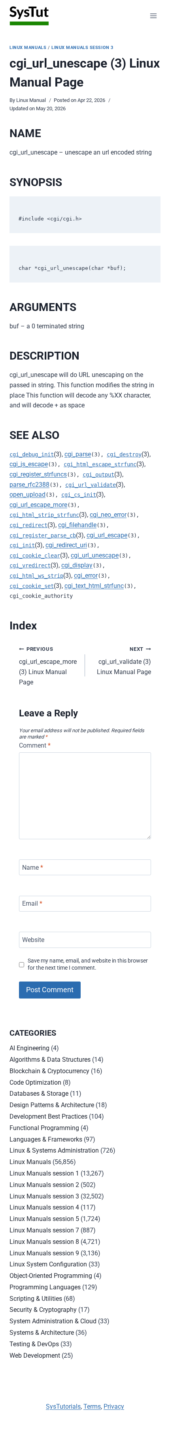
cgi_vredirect (30, 565)
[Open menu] (153, 15)
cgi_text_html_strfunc (94, 586)
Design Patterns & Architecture (51, 1105)
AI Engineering (29, 1048)
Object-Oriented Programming (50, 1275)
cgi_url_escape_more (38, 505)
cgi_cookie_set (31, 586)
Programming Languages (45, 1287)
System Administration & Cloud (52, 1321)
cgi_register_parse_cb (42, 535)
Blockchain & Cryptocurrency (49, 1071)
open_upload (27, 494)
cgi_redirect (28, 525)
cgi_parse (77, 454)
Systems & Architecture (41, 1332)
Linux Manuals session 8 (44, 1241)
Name (32, 867)
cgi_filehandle (77, 525)
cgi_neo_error (108, 514)
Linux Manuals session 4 (44, 1207)
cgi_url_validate (90, 485)
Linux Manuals (27, 47)
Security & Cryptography (43, 1309)
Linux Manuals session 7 (44, 1230)
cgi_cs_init (78, 495)
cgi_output (98, 474)
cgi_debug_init (31, 454)
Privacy (114, 1406)
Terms (92, 1406)
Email (32, 903)
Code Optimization (35, 1082)
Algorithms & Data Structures (50, 1059)
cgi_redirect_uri (66, 545)
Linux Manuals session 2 (44, 1185)
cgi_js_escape (28, 464)
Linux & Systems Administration (54, 1150)
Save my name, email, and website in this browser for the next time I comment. (88, 964)
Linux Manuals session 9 (44, 1253)
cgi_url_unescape (95, 555)
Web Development (34, 1355)
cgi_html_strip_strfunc (44, 515)
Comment (35, 745)
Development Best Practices (48, 1116)
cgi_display (77, 565)
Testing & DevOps (34, 1344)
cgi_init (22, 545)
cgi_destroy (124, 454)
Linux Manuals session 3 (82, 47)
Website (33, 940)
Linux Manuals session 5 (44, 1219)
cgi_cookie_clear (34, 555)
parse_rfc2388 (29, 484)
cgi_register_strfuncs (38, 474)
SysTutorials (63, 1406)
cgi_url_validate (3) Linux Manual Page (124, 661)
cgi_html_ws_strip (36, 576)
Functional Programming (44, 1128)
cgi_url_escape (107, 535)
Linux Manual (31, 100)
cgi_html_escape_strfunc (100, 464)
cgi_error (86, 575)
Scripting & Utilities (35, 1298)
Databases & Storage (38, 1093)
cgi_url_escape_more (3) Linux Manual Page (48, 666)
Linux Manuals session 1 (44, 1173)
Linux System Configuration (48, 1264)
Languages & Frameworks (45, 1139)
